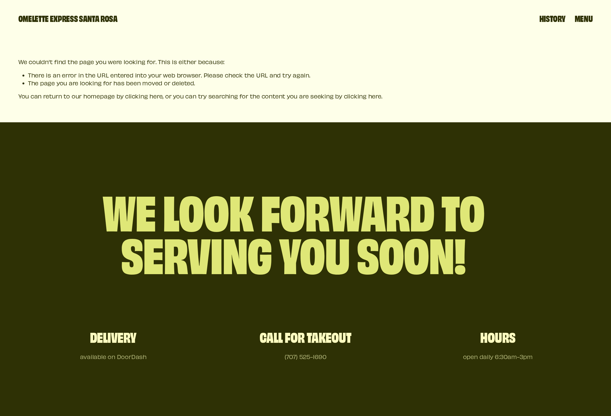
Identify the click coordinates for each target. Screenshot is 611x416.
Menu (584, 18)
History (552, 18)
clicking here (144, 96)
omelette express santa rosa (68, 18)
